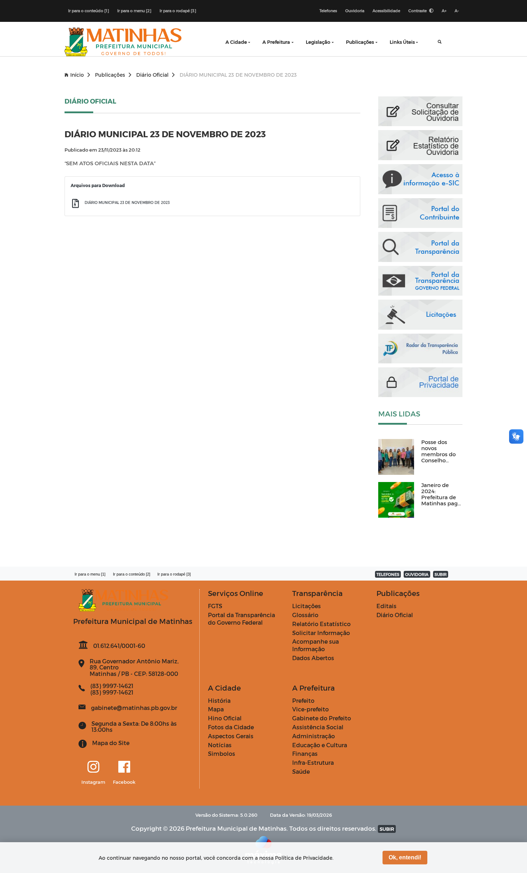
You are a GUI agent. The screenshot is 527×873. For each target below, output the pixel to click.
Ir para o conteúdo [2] (131, 574)
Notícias (220, 744)
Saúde (301, 771)
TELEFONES (387, 574)
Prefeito (303, 700)
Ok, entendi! (405, 857)
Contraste (418, 10)
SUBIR (441, 574)
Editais (386, 605)
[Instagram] (93, 767)
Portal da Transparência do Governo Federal (241, 618)
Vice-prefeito (310, 709)
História (219, 700)
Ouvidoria (354, 10)
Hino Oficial (225, 718)
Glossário (305, 614)
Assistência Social (317, 727)
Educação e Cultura (319, 744)
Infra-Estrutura (313, 762)
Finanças (305, 753)
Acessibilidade (386, 10)
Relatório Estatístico (321, 623)
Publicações (360, 41)
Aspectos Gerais (230, 736)
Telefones (328, 10)
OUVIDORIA (416, 574)
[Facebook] (124, 767)
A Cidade (236, 41)
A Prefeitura (276, 41)
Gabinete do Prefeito (321, 718)
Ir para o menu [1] (90, 574)
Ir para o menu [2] (134, 10)
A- (457, 10)
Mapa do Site (110, 742)
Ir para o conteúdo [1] (88, 10)
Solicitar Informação (321, 632)
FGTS (215, 605)
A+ (444, 10)
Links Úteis (402, 41)
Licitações (306, 605)
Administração (313, 736)
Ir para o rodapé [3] (178, 10)
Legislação (318, 41)
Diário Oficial (152, 75)
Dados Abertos (313, 657)
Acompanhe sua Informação (315, 645)
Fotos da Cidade (231, 727)
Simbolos (221, 753)
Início (77, 75)
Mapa (216, 709)
